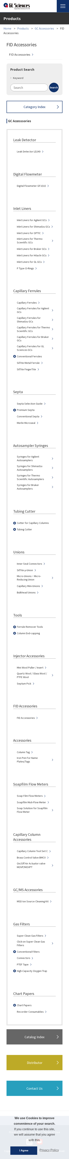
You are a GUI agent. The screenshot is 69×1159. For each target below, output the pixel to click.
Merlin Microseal (26, 423)
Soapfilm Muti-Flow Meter (31, 802)
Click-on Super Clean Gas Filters (31, 943)
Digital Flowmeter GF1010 (31, 186)
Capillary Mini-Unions (28, 586)
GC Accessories (45, 28)
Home (7, 28)
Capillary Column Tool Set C (32, 851)
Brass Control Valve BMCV (31, 857)
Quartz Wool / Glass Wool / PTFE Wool (32, 675)
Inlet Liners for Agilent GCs (32, 220)
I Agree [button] (23, 1150)
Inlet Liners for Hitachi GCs (31, 255)
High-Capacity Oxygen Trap (32, 971)
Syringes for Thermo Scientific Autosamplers (30, 477)
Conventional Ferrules (29, 356)
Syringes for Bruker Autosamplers (28, 486)
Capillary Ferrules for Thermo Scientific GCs (33, 329)
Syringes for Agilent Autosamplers (28, 458)
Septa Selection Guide (30, 403)
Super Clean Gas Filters (30, 935)
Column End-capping (28, 633)
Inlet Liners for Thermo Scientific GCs (30, 240)
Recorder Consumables (30, 1011)
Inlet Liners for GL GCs (29, 262)
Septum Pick (24, 683)
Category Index (34, 106)
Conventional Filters (28, 951)
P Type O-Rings (25, 268)
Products (23, 28)
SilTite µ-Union (25, 570)
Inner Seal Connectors (29, 563)
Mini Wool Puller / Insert (30, 667)
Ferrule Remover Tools (30, 626)
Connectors (23, 958)
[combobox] (34, 87)
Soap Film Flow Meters (30, 796)
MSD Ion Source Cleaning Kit (32, 901)
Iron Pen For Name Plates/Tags (27, 759)
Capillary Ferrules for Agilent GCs (33, 310)
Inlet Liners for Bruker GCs (31, 249)
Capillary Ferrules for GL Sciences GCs (30, 348)
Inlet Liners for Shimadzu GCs (33, 226)
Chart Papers (24, 1005)
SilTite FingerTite (26, 369)
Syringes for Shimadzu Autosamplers (29, 467)
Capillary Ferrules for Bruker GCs (33, 338)
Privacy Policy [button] (49, 1150)
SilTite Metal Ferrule (28, 363)
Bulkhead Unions (26, 592)
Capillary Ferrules (27, 302)
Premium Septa (25, 410)
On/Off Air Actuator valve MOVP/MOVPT (31, 865)
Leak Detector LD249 (28, 151)
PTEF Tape (23, 964)
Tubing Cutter (24, 529)
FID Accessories (19, 54)
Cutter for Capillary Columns (33, 523)
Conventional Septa (28, 416)
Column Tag (23, 752)
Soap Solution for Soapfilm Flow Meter (32, 810)
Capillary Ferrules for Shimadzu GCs (29, 319)
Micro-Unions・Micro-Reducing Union (29, 577)
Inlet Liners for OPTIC (29, 233)
